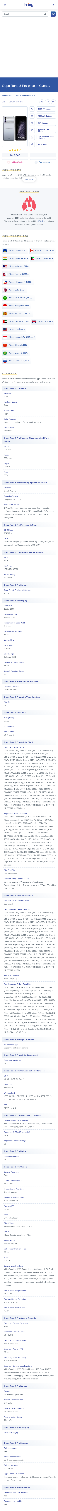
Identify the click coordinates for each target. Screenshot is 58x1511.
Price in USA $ (16, 329)
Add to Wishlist (17, 162)
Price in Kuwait (44, 258)
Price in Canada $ (44, 250)
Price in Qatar (17, 290)
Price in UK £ (45, 321)
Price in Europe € (17, 250)
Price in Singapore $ (18, 306)
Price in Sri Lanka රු (20, 314)
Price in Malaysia (18, 266)
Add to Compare (45, 162)
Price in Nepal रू (18, 274)
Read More (29, 179)
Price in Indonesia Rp (21, 337)
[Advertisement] (29, 47)
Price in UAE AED (18, 321)
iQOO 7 (40, 221)
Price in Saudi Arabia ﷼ (21, 298)
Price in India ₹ (18, 258)
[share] (4, 4)
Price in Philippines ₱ (20, 282)
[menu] (53, 4)
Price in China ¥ (17, 345)
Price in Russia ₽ (18, 361)
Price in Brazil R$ (18, 353)
